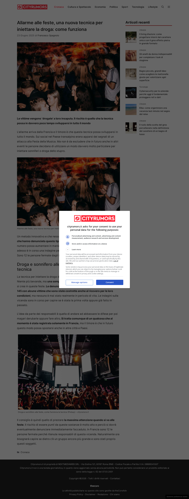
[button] (94, 250)
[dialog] (94, 249)
